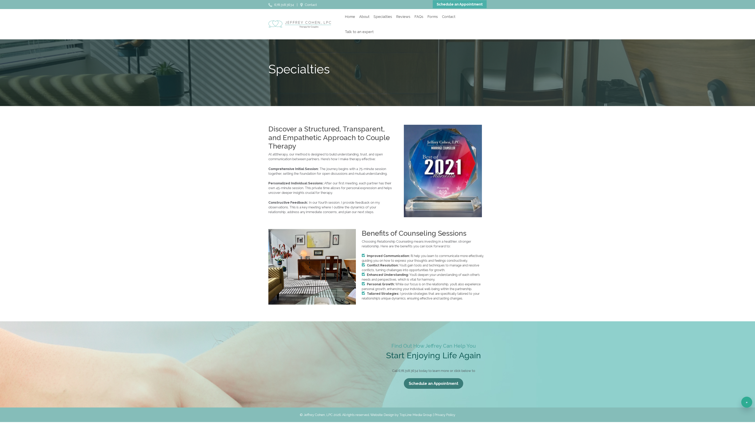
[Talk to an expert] (746, 402)
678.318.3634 (284, 5)
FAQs (418, 17)
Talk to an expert (359, 32)
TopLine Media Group (415, 415)
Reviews (403, 17)
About (364, 17)
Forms (432, 17)
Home (350, 17)
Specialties (383, 17)
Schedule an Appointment (460, 4)
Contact (311, 5)
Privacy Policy (445, 415)
